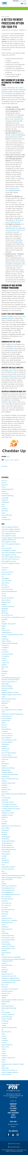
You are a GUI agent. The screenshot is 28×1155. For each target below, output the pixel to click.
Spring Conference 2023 (9, 976)
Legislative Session (7, 815)
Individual (4, 785)
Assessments (5, 587)
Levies (3, 819)
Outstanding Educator (8, 890)
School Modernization (8, 939)
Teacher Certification (8, 1014)
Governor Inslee (6, 755)
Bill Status (4, 611)
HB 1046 (4, 766)
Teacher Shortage (7, 1016)
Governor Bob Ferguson (9, 753)
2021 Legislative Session (9, 533)
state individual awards (8, 982)
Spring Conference (7, 974)
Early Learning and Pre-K (9, 681)
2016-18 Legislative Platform (10, 527)
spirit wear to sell (10, 370)
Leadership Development (9, 804)
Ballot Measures (6, 602)
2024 (3, 546)
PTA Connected (6, 905)
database (4, 664)
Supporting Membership (9, 1008)
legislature (5, 817)
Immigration (5, 776)
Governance (5, 493)
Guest (12, 460)
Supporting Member (8, 1006)
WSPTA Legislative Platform (10, 1072)
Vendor (4, 1049)
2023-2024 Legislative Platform (11, 544)
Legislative (5, 500)
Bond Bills (4, 619)
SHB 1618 (4, 950)
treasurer (4, 1042)
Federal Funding (6, 718)
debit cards (5, 667)
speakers (4, 963)
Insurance (5, 791)
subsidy (4, 997)
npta (3, 871)
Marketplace (5, 830)
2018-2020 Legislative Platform (11, 529)
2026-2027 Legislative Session (10, 563)
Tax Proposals (6, 1012)
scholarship (5, 933)
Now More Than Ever (8, 869)
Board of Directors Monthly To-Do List (13, 617)
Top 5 (3, 1034)
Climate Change (6, 641)
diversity (4, 673)
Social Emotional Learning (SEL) (11, 957)
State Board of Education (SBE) (11, 980)
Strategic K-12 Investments (10, 989)
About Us (13, 1117)
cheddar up (5, 639)
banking (4, 604)
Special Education (7, 515)
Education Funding (7, 688)
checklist (4, 636)
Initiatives (4, 787)
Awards (4, 482)
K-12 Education (6, 798)
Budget (4, 626)
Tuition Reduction (7, 1045)
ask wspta (4, 585)
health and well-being (8, 768)
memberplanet (6, 836)
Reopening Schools (7, 922)
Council (4, 658)
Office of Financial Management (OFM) (13, 875)
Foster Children (6, 738)
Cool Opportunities (7, 654)
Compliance (5, 647)
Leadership (5, 498)
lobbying (4, 823)
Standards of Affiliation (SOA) (10, 978)
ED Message (5, 684)
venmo (4, 1051)
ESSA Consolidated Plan (9, 699)
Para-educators (6, 896)
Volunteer (4, 1055)
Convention (5, 652)
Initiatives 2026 (6, 789)
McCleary (4, 832)
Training (4, 517)
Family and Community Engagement (12, 714)
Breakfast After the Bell (8, 624)
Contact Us (13, 1101)
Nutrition (4, 873)
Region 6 (4, 916)
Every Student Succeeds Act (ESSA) (12, 709)
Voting (3, 1060)
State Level (5, 984)
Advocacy (4, 480)
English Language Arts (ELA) (10, 692)
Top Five (4, 1036)
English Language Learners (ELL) (11, 694)
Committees (5, 645)
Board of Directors (7, 615)
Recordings (5, 911)
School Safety (6, 942)
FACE (3, 712)
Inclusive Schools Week (8, 783)
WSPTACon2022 (6, 1074)
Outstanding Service (8, 892)
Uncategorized (6, 519)
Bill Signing (5, 608)
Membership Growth (8, 847)
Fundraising (5, 744)
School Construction (8, 935)
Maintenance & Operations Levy (11, 826)
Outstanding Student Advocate (11, 894)
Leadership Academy (8, 802)
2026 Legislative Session (9, 561)
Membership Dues (7, 845)
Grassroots (5, 759)
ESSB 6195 (4, 703)
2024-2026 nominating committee (12, 552)
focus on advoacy (7, 733)
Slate (3, 955)
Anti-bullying (5, 578)
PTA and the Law (7, 903)
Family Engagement (7, 489)
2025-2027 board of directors (10, 559)
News (8, 456)
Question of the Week (8, 909)
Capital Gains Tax (7, 632)
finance (4, 722)
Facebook (8, 1135)
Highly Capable (6, 770)
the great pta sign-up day (9, 1027)
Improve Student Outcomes (10, 778)
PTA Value (4, 907)
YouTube (13, 1135)
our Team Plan (17, 240)
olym (3, 881)
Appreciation (5, 583)
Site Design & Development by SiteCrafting (16, 1150)
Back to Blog (4, 466)
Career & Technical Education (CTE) (12, 634)
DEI (3, 669)
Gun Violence (5, 763)
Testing (4, 1025)
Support (4, 1003)
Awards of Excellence (8, 598)
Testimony (5, 1023)
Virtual (4, 1053)
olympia (4, 883)
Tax (3, 1010)
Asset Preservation (7, 589)
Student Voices (6, 993)
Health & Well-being (7, 495)
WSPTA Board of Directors (10, 1070)
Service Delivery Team (8, 948)
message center (12, 348)
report (4, 924)
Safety (3, 513)
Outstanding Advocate (8, 888)
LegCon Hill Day (6, 810)
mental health (6, 851)
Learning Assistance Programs (11, 808)
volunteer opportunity (8, 1057)
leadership (5, 800)
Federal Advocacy (7, 716)
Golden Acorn (6, 748)
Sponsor (17, 460)
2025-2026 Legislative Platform (11, 557)
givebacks (4, 746)
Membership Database (8, 841)
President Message (7, 899)
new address (5, 862)
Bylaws (4, 628)
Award (3, 593)
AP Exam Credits (6, 580)
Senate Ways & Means (8, 946)
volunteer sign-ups (8, 402)
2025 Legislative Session (9, 555)
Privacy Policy (20, 1149)
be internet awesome (8, 606)
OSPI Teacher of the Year (9, 886)
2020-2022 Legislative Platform (11, 531)
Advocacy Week (6, 574)
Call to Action (6, 630)
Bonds (3, 621)
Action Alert (5, 567)
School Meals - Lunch (8, 937)
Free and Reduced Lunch (9, 740)
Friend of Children (7, 742)
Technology (5, 1021)
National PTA (5, 860)
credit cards (5, 662)
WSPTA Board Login (15, 1143)
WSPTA (5, 3)
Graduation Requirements (9, 757)
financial (4, 727)
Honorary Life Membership (10, 774)
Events (4, 487)
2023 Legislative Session (9, 542)
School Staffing (6, 944)
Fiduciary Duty (6, 720)
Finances (7, 460)
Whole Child (5, 1068)
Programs (5, 508)
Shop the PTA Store (13, 1124)
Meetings (4, 834)
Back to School (6, 600)
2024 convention (7, 548)
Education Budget (7, 686)
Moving (4, 858)
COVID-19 (5, 660)
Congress (4, 649)
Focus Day (5, 731)
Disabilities (5, 671)
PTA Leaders (13, 1108)
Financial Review (6, 729)
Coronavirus (5, 656)
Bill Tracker (5, 613)
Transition (5, 1040)
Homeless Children (7, 772)
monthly (4, 856)
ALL (3, 576)
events (4, 705)
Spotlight (4, 971)
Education (5, 485)
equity (3, 696)
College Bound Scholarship (9, 643)
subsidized (5, 995)
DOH (3, 675)
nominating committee (8, 867)
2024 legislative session (8, 550)
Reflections (5, 510)
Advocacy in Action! (7, 572)
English (16, 0)
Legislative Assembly (8, 813)
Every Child (5, 707)
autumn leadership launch (9, 591)
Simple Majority (6, 952)
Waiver (4, 1062)
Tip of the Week (6, 1032)
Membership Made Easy (9, 849)
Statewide (5, 987)
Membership (5, 502)
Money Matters (6, 854)
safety (3, 931)
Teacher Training (7, 1019)
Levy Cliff (4, 821)
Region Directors (7, 918)
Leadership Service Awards (10, 806)
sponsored (5, 969)
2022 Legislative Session (9, 535)
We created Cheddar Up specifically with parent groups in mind (14, 89)
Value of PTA (5, 1047)
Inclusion (4, 781)
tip (2, 1029)
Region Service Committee (9, 920)
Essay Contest (6, 701)
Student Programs (7, 991)
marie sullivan (6, 828)
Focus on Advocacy (7, 735)
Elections (4, 690)
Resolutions (5, 927)
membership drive (7, 843)
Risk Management (7, 929)
